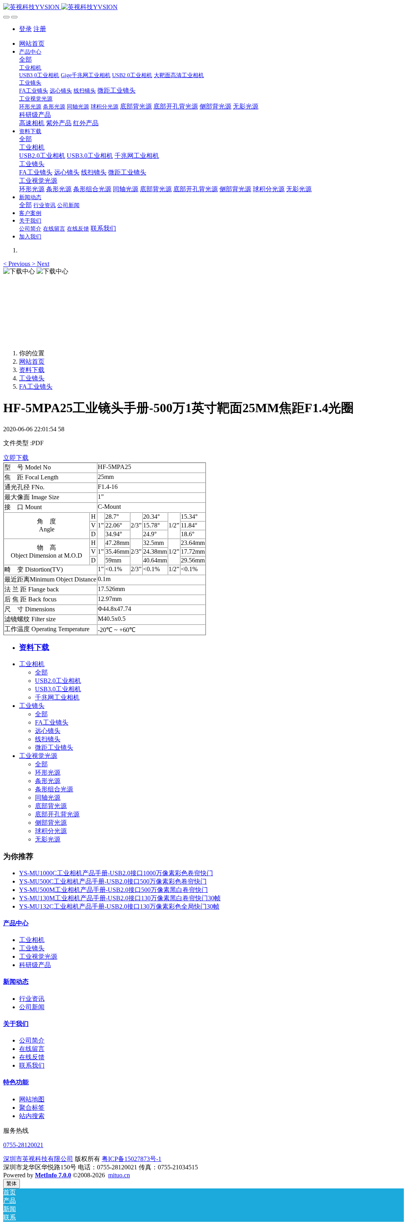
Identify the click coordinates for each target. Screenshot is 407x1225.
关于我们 (16, 1023)
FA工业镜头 (35, 386)
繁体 (11, 1183)
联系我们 (32, 1065)
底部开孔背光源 (57, 814)
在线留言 (32, 1048)
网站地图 (32, 1099)
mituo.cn (119, 1175)
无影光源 (47, 839)
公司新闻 (32, 1007)
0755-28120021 (23, 1145)
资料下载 (32, 369)
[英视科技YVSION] (203, 7)
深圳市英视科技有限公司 (38, 1158)
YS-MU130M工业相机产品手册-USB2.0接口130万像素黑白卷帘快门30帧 (120, 898)
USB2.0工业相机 (58, 680)
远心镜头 (47, 730)
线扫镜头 (47, 739)
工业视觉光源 (38, 755)
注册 (39, 28)
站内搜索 (32, 1116)
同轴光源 (47, 797)
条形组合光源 (54, 789)
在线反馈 (32, 1057)
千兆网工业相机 (57, 697)
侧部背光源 (51, 822)
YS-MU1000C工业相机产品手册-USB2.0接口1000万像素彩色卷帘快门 (116, 873)
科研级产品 (35, 964)
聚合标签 (32, 1107)
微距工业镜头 (54, 747)
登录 (25, 28)
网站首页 (32, 43)
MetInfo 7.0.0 (53, 1175)
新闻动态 (16, 981)
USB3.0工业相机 (58, 689)
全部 (25, 59)
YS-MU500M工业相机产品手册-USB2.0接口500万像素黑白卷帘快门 (113, 889)
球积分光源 (51, 831)
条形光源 (47, 780)
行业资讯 (32, 998)
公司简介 (32, 1040)
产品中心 (16, 923)
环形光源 (47, 772)
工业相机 (32, 664)
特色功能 (16, 1082)
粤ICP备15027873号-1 (131, 1158)
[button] (17, 263)
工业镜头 (32, 378)
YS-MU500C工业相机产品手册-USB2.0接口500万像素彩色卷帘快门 (113, 881)
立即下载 (16, 457)
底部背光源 (51, 805)
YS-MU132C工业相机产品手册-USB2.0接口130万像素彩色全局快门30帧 (119, 906)
